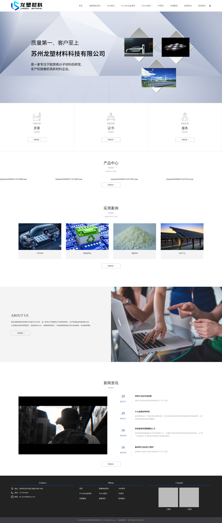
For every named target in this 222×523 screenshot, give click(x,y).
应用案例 (174, 6)
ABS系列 (110, 6)
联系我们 (202, 6)
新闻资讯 (188, 6)
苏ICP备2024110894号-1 (136, 520)
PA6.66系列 (146, 6)
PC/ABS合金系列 (128, 6)
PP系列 (160, 6)
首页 (81, 6)
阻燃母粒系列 (94, 6)
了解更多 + (37, 140)
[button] (3, 57)
